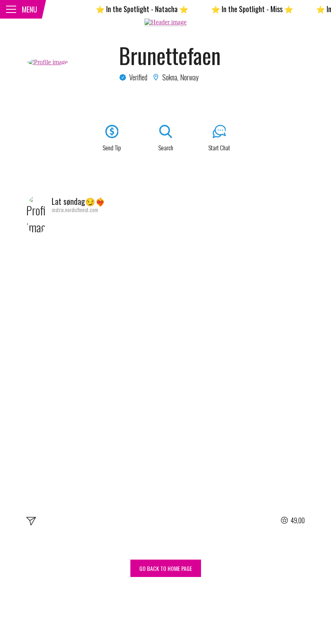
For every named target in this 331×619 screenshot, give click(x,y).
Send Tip (112, 147)
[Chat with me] (31, 522)
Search (165, 147)
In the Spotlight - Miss (244, 9)
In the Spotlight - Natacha (134, 9)
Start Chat (219, 147)
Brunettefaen (170, 55)
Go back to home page (165, 568)
